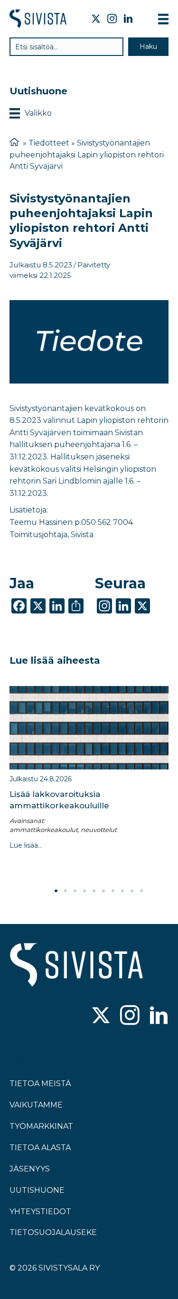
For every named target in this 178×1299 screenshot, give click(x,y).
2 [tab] (65, 891)
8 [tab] (122, 891)
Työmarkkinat (41, 1126)
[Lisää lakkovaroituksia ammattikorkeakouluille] (89, 727)
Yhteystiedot (40, 1211)
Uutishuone (37, 1190)
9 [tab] (132, 891)
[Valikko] (163, 19)
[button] (148, 46)
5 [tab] (94, 891)
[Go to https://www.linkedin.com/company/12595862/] (159, 1016)
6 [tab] (103, 891)
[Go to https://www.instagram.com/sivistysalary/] (130, 1016)
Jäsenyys (29, 1168)
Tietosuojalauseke (53, 1232)
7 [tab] (113, 891)
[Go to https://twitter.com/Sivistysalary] (101, 1016)
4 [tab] (84, 891)
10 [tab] (141, 891)
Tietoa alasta (40, 1147)
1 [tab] (56, 891)
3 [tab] (75, 891)
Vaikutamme (36, 1104)
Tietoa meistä (40, 1083)
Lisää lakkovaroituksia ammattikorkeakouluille (59, 799)
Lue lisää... (25, 845)
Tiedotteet (48, 142)
